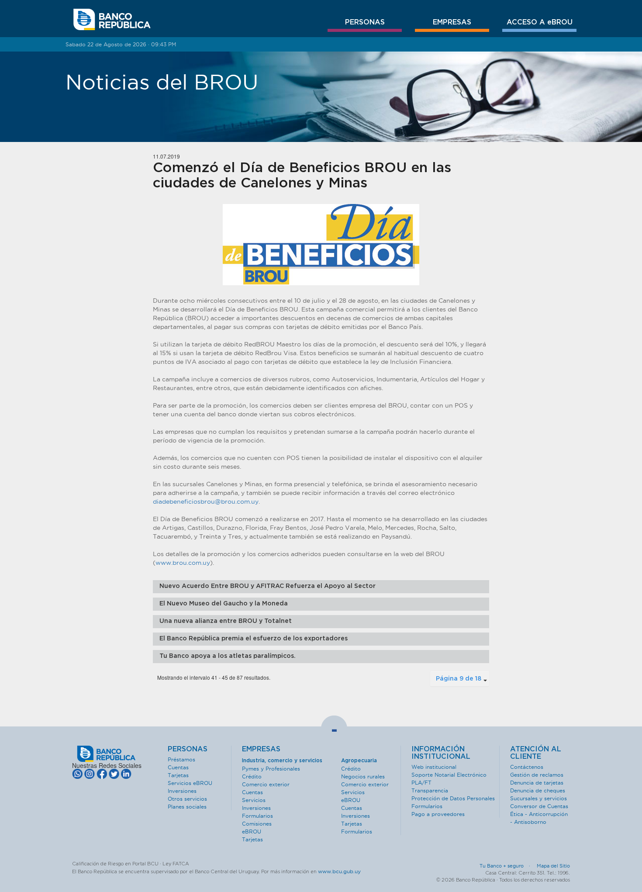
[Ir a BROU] (112, 20)
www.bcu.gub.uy (339, 871)
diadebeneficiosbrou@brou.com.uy (206, 501)
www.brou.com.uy (182, 562)
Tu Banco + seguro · (507, 865)
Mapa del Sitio (553, 865)
